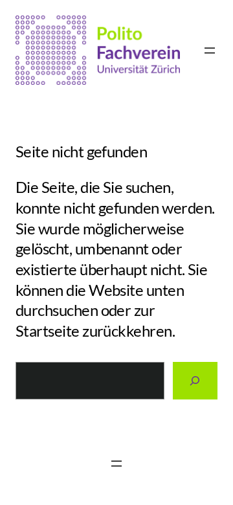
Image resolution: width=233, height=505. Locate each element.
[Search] (195, 380)
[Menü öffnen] (209, 50)
